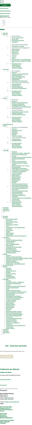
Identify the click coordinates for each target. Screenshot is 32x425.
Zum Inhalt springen (5, 3)
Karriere (5, 126)
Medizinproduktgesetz (6, 417)
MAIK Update (15, 51)
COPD (13, 160)
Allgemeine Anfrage (5, 13)
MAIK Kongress (16, 49)
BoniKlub (14, 134)
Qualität (5, 98)
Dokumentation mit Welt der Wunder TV (16, 236)
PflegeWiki (6, 150)
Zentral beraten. (16, 85)
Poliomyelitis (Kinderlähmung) (19, 188)
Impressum (6, 209)
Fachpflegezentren (17, 75)
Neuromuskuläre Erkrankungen (20, 185)
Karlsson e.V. (15, 52)
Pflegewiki (3, 423)
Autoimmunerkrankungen (18, 158)
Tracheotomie (15, 199)
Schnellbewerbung (17, 63)
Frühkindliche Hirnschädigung (19, 168)
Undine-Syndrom (16, 200)
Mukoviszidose (16, 175)
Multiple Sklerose (16, 177)
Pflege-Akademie (5, 421)
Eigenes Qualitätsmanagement (20, 102)
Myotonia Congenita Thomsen (20, 184)
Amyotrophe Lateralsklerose (19, 154)
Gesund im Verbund (17, 136)
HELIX (13, 58)
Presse (2, 411)
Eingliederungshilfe (17, 78)
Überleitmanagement (17, 87)
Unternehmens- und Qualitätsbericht (21, 59)
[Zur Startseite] (16, 1)
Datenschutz (6, 210)
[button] (3, 212)
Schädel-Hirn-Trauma (17, 193)
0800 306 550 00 (4, 16)
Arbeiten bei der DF (17, 130)
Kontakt (4, 5)
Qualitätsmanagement (6, 409)
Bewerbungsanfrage (5, 11)
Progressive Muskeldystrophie (20, 191)
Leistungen (6, 69)
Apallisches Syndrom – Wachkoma (21, 153)
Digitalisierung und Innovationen (20, 112)
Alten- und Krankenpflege (18, 76)
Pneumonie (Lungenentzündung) (20, 186)
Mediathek (6, 207)
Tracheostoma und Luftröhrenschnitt (21, 198)
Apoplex (14, 156)
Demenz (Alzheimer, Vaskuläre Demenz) (16, 292)
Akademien (15, 133)
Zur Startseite (6, 356)
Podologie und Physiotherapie (20, 81)
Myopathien (15, 181)
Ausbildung (15, 131)
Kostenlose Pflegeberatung (19, 88)
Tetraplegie (15, 196)
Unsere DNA (15, 39)
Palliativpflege (15, 79)
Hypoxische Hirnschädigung (19, 171)
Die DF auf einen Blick (17, 37)
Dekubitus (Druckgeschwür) (19, 161)
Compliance (15, 42)
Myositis (14, 182)
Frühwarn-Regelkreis (17, 113)
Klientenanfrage (4, 8)
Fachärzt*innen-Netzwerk (18, 114)
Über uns (5, 34)
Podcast (14, 56)
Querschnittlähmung (17, 192)
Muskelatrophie (16, 178)
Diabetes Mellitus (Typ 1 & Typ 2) (21, 165)
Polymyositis (15, 189)
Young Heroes (15, 53)
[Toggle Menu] (2, 29)
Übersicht (14, 72)
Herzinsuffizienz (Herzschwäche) (20, 170)
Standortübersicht (17, 84)
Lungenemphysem (16, 174)
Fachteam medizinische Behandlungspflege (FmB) (18, 104)
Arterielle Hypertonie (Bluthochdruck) (21, 157)
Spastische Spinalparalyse (19, 195)
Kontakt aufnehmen (17, 68)
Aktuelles (5, 33)
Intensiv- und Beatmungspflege (20, 74)
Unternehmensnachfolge (7, 420)
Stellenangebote (16, 139)
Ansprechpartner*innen (18, 40)
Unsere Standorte (16, 66)
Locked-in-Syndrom (17, 172)
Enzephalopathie (16, 167)
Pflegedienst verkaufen (18, 46)
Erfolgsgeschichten (8, 124)
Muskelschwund (16, 179)
